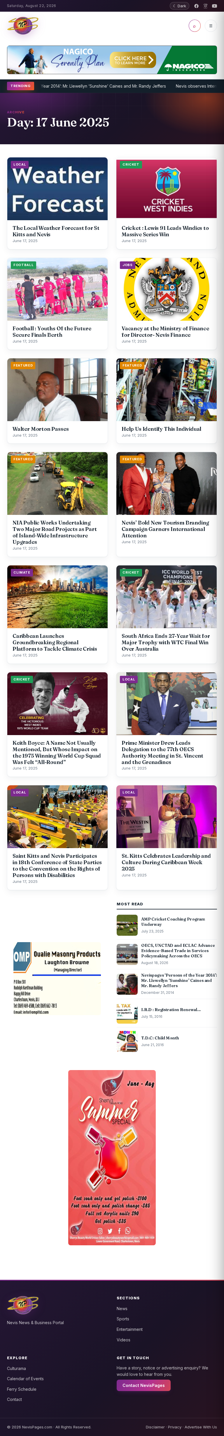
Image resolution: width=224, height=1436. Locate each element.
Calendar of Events (25, 1378)
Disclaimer (155, 1427)
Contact (14, 1399)
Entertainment (130, 1329)
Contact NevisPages (144, 1385)
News (122, 1308)
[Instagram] (205, 6)
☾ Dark (179, 6)
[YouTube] (214, 6)
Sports (123, 1318)
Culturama (16, 1368)
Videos (123, 1339)
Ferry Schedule (21, 1389)
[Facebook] (196, 6)
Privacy (174, 1427)
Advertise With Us (201, 1427)
